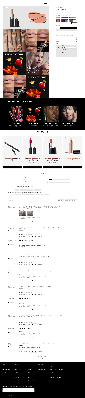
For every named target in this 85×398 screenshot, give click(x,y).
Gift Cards (4, 367)
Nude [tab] (61, 15)
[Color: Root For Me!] (14, 159)
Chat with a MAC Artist (18, 377)
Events (39, 367)
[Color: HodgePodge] (71, 21)
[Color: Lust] (74, 159)
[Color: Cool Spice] (5, 159)
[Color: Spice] (77, 159)
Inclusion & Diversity (31, 374)
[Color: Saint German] (74, 17)
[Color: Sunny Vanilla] (47, 159)
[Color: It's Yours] (56, 159)
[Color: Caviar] (16, 159)
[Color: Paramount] (67, 17)
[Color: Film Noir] (69, 17)
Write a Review (25, 184)
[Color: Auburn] (17, 159)
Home (56, 7)
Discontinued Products (5, 374)
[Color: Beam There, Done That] (50, 159)
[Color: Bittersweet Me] (76, 159)
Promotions (4, 366)
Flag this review (40, 221)
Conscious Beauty (30, 367)
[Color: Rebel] (63, 21)
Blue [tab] (59, 15)
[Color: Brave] (56, 19)
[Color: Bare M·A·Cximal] (27, 159)
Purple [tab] (69, 15)
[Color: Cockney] (57, 159)
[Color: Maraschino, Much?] (67, 19)
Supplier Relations (52, 372)
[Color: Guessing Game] (72, 19)
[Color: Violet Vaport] (59, 21)
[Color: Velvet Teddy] (36, 159)
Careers (29, 377)
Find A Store (40, 366)
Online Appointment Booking (42, 369)
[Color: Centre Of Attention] (64, 19)
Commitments (29, 369)
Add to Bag (74, 53)
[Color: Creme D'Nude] (56, 17)
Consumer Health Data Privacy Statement (55, 377)
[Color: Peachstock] (69, 21)
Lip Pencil (63, 45)
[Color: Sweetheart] (74, 19)
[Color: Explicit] (79, 159)
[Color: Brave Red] (66, 19)
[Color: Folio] (25, 159)
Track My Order (17, 366)
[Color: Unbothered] (34, 159)
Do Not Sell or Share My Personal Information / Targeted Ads (59, 367)
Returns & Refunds (17, 369)
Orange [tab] (64, 15)
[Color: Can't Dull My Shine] (54, 159)
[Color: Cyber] (64, 21)
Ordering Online (4, 372)
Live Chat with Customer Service (19, 375)
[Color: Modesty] (72, 17)
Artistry (29, 372)
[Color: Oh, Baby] (72, 159)
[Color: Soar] (30, 159)
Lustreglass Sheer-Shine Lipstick (52, 160)
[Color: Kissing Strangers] (49, 159)
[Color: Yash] (29, 159)
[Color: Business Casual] (52, 159)
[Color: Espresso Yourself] (56, 21)
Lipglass (72, 160)
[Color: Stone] (72, 21)
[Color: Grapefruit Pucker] (75, 17)
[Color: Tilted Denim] (66, 21)
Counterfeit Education (53, 374)
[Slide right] (82, 135)
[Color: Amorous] (61, 21)
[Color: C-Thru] (69, 159)
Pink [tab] (66, 15)
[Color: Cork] (9, 159)
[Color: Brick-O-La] (59, 19)
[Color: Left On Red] (69, 19)
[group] (35, 0)
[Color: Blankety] (59, 17)
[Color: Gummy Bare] (59, 159)
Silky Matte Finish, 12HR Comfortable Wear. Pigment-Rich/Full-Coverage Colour (32, 162)
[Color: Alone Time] (45, 159)
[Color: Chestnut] (12, 159)
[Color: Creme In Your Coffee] (64, 17)
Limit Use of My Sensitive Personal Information (57, 369)
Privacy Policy (52, 366)
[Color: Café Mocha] (37, 159)
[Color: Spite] (71, 159)
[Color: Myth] (58, 17)
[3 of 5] (32, 155)
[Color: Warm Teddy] (39, 159)
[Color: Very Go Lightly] (67, 159)
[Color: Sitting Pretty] (58, 19)
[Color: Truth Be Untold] (63, 17)
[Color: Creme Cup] (71, 17)
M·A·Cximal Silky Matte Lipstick (32, 160)
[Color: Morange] (75, 19)
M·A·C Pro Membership (31, 380)
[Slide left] (79, 135)
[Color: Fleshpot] (67, 21)
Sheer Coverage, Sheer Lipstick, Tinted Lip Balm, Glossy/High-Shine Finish (52, 162)
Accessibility (52, 375)
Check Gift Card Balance (6, 369)
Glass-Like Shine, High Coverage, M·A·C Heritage (72, 161)
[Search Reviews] (21, 200)
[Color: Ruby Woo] (19, 159)
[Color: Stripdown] (10, 159)
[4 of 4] (13, 155)
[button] (22, 213)
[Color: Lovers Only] (63, 19)
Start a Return (17, 367)
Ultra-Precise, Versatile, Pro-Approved (12, 161)
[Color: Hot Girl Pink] (32, 159)
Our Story (29, 366)
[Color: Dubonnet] (71, 19)
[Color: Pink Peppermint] (58, 21)
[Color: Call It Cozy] (61, 17)
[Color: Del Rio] (66, 17)
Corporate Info (30, 375)
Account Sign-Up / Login (18, 372)
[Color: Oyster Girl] (65, 159)
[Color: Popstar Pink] (61, 19)
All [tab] (56, 15)
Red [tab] (71, 15)
